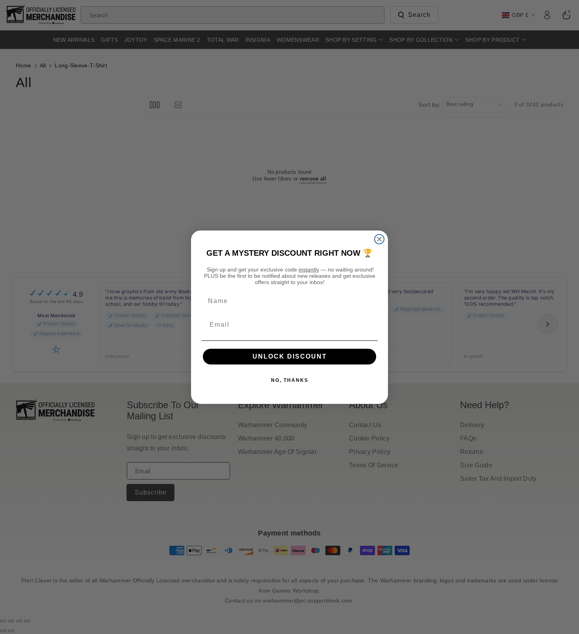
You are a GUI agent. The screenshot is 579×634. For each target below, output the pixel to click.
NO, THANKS (289, 380)
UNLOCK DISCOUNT (289, 356)
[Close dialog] (379, 239)
